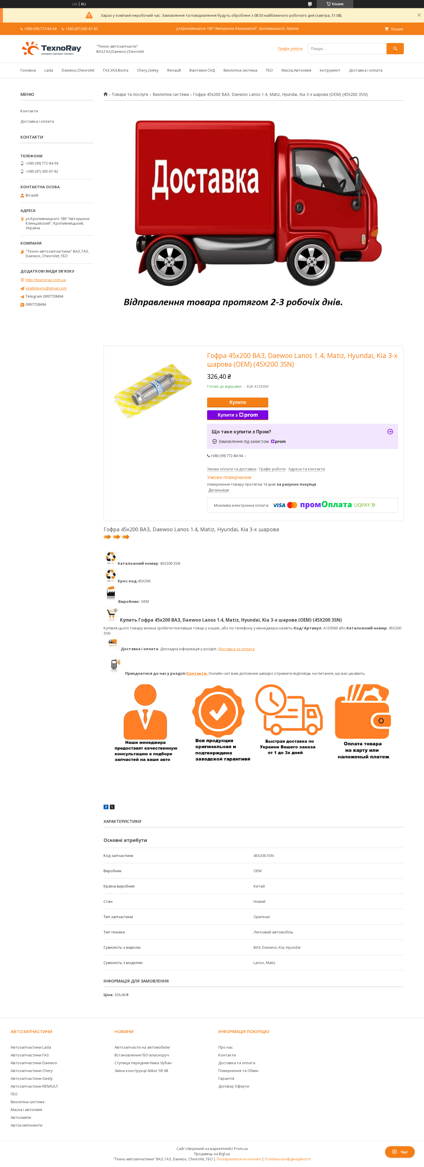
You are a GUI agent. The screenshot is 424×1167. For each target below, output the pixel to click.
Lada (48, 70)
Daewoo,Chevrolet (78, 70)
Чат (404, 1152)
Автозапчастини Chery (32, 1070)
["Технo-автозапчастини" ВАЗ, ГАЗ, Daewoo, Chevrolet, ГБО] (55, 55)
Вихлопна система (240, 70)
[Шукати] (395, 48)
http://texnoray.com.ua (46, 279)
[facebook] (106, 807)
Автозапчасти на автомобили (142, 1047)
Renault (174, 70)
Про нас (225, 1047)
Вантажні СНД (202, 70)
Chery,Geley (148, 70)
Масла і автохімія (26, 1109)
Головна (28, 70)
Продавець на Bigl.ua (212, 1153)
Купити (238, 402)
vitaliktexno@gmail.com (46, 288)
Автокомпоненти (26, 1125)
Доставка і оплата (365, 70)
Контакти (29, 110)
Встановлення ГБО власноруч (142, 1055)
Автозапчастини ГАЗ (30, 1055)
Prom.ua (241, 1148)
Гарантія (226, 1078)
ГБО (269, 70)
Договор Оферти (233, 1086)
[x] (112, 807)
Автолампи (21, 1117)
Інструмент (330, 70)
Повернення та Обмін (238, 1070)
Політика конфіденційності (288, 1159)
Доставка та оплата (236, 648)
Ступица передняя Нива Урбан (143, 1062)
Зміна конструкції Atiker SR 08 (141, 1070)
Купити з (228, 415)
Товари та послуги (130, 94)
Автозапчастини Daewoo (34, 1062)
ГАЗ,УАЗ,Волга (115, 70)
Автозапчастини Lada (31, 1047)
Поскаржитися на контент (239, 1159)
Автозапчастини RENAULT (34, 1086)
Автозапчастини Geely (32, 1078)
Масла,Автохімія (296, 70)
